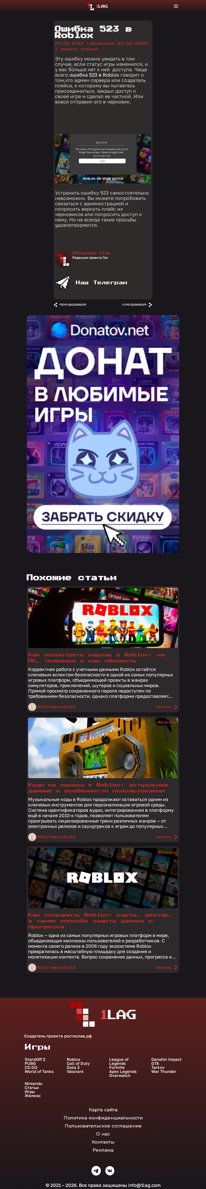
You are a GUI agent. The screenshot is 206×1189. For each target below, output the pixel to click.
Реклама (103, 1150)
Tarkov (158, 1067)
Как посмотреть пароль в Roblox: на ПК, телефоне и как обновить (96, 658)
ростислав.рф (78, 1035)
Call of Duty (78, 1063)
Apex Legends (123, 1071)
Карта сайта (103, 1109)
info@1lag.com (144, 1185)
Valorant (75, 1071)
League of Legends (118, 1061)
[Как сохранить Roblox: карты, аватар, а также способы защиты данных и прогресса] (103, 906)
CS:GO (31, 1067)
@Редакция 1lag (91, 253)
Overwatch (119, 1075)
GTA (155, 1063)
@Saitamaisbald (56, 707)
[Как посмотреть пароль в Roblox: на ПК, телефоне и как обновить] (103, 646)
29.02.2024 (102, 43)
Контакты (103, 1142)
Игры (30, 1092)
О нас (103, 1134)
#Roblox (167, 592)
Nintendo (33, 1084)
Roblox (73, 1059)
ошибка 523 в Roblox (94, 75)
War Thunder (163, 1071)
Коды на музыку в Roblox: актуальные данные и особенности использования (98, 788)
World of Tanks (39, 1071)
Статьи (32, 1088)
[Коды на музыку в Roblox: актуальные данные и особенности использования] (103, 776)
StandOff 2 (35, 1059)
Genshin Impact (166, 1059)
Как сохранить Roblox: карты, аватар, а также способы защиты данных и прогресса (100, 921)
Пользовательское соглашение (103, 1126)
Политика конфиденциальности (103, 1117)
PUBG (30, 1063)
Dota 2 (73, 1067)
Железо (33, 1096)
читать (164, 707)
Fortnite (117, 1067)
